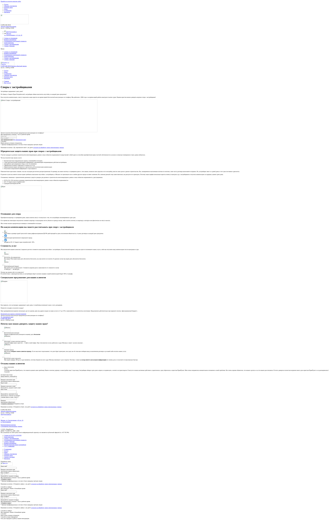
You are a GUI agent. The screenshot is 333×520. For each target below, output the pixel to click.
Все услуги (7, 83)
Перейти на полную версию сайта (11, 1)
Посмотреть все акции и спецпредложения (13, 314)
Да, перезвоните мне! (19, 139)
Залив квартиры (9, 43)
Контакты (7, 12)
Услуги (6, 4)
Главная (6, 81)
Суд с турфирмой (9, 446)
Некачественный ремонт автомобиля (15, 444)
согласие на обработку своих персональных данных (48, 147)
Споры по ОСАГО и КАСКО (13, 435)
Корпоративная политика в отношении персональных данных (11, 425)
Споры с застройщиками (11, 44)
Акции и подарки (9, 457)
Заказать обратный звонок (8, 26)
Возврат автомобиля (10, 39)
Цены (6, 9)
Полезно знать (8, 7)
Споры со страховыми (10, 38)
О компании (7, 10)
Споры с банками (9, 46)
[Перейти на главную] (15, 23)
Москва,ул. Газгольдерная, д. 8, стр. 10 (13, 34)
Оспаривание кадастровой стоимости (15, 41)
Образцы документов (10, 6)
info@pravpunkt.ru (11, 32)
